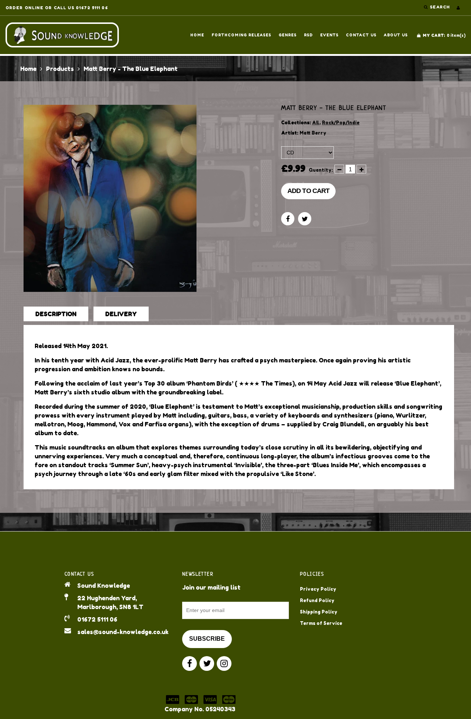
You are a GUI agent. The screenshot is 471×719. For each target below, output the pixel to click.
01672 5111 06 (97, 619)
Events (329, 35)
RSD (308, 35)
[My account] (458, 7)
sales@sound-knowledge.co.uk (123, 632)
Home (197, 35)
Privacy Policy (318, 589)
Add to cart (308, 190)
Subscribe (207, 639)
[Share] (287, 218)
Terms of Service (321, 623)
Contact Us (361, 35)
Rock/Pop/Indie (341, 122)
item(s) (444, 35)
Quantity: (321, 170)
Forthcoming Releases (241, 35)
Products (60, 68)
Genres (288, 35)
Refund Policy (317, 600)
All (315, 122)
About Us (396, 35)
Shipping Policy (318, 612)
